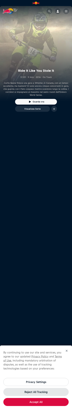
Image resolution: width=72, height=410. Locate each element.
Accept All (36, 401)
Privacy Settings (36, 381)
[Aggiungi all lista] (54, 109)
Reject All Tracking (36, 391)
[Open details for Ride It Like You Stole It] (36, 62)
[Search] (49, 11)
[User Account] (58, 11)
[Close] (66, 350)
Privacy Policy (39, 356)
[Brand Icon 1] (36, 3)
